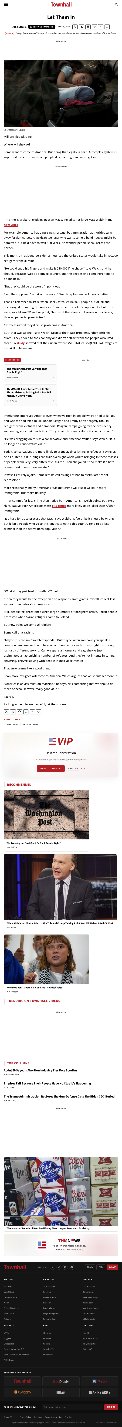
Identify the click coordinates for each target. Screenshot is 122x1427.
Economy (47, 1302)
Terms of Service (10, 1417)
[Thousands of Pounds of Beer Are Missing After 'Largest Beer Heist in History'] (61, 1191)
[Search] (116, 4)
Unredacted (9, 1343)
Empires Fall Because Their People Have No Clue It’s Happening (47, 1083)
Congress (47, 1292)
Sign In (90, 1267)
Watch (6, 1302)
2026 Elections (49, 1286)
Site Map (68, 1417)
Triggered (8, 1338)
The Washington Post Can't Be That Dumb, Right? (34, 843)
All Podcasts (9, 1360)
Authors (7, 1319)
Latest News (9, 1292)
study (21, 343)
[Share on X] (75, 26)
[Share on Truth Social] (81, 26)
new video (11, 225)
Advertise (47, 1338)
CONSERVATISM (11, 724)
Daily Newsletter (89, 1343)
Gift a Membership (90, 1338)
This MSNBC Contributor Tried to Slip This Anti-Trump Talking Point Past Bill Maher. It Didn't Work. (60, 923)
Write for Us (48, 1354)
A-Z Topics (48, 1279)
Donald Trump (49, 1297)
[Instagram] (58, 1267)
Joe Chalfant (12, 847)
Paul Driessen (12, 991)
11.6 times (59, 506)
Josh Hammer (89, 1313)
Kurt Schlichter (89, 1286)
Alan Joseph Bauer (91, 1308)
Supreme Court (49, 1319)
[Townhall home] (15, 1267)
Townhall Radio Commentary (16, 1354)
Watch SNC (87, 1349)
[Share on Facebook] (88, 26)
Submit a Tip (48, 1349)
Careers (46, 1343)
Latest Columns (10, 1297)
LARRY (6, 1333)
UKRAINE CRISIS (30, 724)
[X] (52, 1267)
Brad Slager (88, 1302)
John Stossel (19, 27)
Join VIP (112, 1267)
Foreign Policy (49, 1308)
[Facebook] (65, 1267)
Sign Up (111, 1407)
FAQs (101, 1267)
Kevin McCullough (90, 1297)
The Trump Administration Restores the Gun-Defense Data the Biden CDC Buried (59, 1096)
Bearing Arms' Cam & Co (14, 1349)
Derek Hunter (88, 1292)
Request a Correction (53, 1417)
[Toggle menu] (6, 4)
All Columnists (89, 1319)
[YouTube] (71, 1267)
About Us (47, 1333)
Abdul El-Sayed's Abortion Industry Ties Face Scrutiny (41, 1070)
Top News (8, 1286)
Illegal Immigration (51, 1313)
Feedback (38, 1417)
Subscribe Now (76, 768)
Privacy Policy (25, 1417)
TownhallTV (9, 1313)
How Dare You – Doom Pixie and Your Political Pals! (34, 987)
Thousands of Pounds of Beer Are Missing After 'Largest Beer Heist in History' (48, 1228)
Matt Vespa (11, 927)
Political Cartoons (11, 1308)
